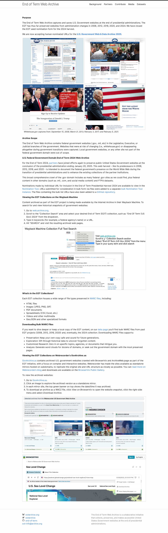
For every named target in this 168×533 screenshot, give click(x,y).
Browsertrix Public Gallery (91, 370)
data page (103, 329)
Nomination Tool (30, 189)
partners (53, 163)
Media (131, 4)
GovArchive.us (29, 360)
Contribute (120, 4)
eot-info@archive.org (32, 523)
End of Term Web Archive (40, 4)
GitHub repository (106, 192)
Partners (108, 4)
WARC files (95, 298)
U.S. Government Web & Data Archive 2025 (99, 34)
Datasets (141, 4)
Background (95, 4)
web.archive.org (40, 210)
